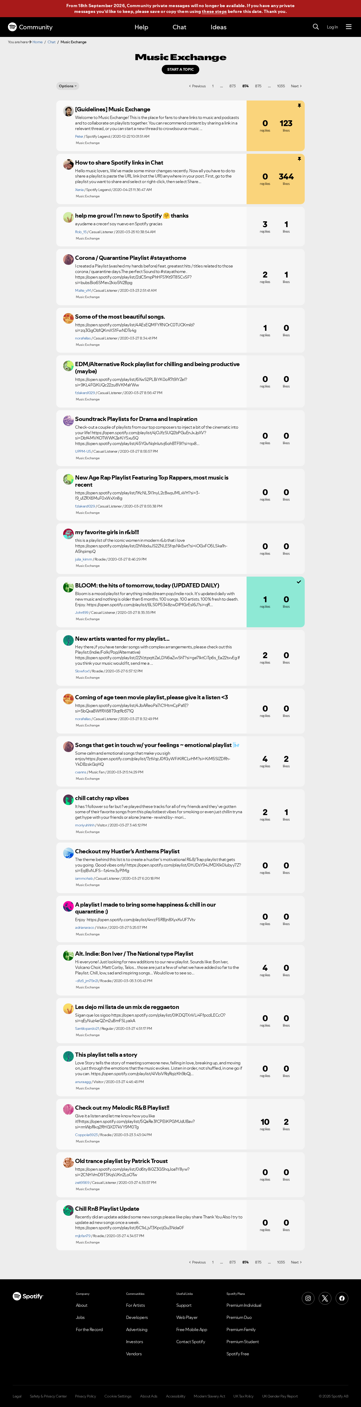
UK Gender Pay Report (280, 1396)
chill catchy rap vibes (102, 798)
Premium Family (241, 1329)
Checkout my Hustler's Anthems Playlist (127, 851)
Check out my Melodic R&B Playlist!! (122, 1107)
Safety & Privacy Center (48, 1396)
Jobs (80, 1317)
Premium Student (242, 1341)
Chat (179, 27)
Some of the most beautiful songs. (120, 316)
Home (38, 42)
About (81, 1305)
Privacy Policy (85, 1396)
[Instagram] (308, 1298)
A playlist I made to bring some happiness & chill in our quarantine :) (145, 908)
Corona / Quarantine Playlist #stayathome (130, 257)
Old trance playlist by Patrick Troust (121, 1160)
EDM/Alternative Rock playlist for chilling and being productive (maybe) (157, 368)
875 (258, 86)
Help (141, 27)
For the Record (89, 1329)
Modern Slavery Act (209, 1396)
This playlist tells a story (106, 1054)
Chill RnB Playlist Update (107, 1208)
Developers (137, 1317)
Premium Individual (243, 1305)
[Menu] (348, 27)
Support (184, 1305)
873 (232, 86)
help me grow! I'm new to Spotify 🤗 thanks (132, 215)
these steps (214, 11)
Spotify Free (237, 1354)
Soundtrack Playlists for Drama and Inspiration (136, 418)
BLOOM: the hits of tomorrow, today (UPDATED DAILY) (147, 585)
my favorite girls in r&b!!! (107, 532)
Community (36, 27)
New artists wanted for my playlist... (122, 638)
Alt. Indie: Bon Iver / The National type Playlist (134, 953)
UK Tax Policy (243, 1396)
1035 (281, 86)
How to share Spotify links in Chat (119, 162)
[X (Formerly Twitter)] (325, 1298)
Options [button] (66, 86)
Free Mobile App (191, 1329)
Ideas (218, 27)
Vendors (134, 1354)
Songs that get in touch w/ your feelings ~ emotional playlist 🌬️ (157, 744)
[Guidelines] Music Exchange (112, 109)
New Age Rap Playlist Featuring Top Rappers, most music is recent (152, 481)
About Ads (149, 1396)
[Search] (315, 26)
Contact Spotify (190, 1341)
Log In (332, 27)
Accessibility (176, 1396)
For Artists (135, 1305)
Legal (17, 1396)
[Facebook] (342, 1298)
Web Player (187, 1317)
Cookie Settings (118, 1396)
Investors (134, 1341)
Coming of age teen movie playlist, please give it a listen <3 (151, 697)
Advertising (136, 1329)
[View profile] (68, 111)
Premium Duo (239, 1317)
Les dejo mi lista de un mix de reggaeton (127, 1006)
